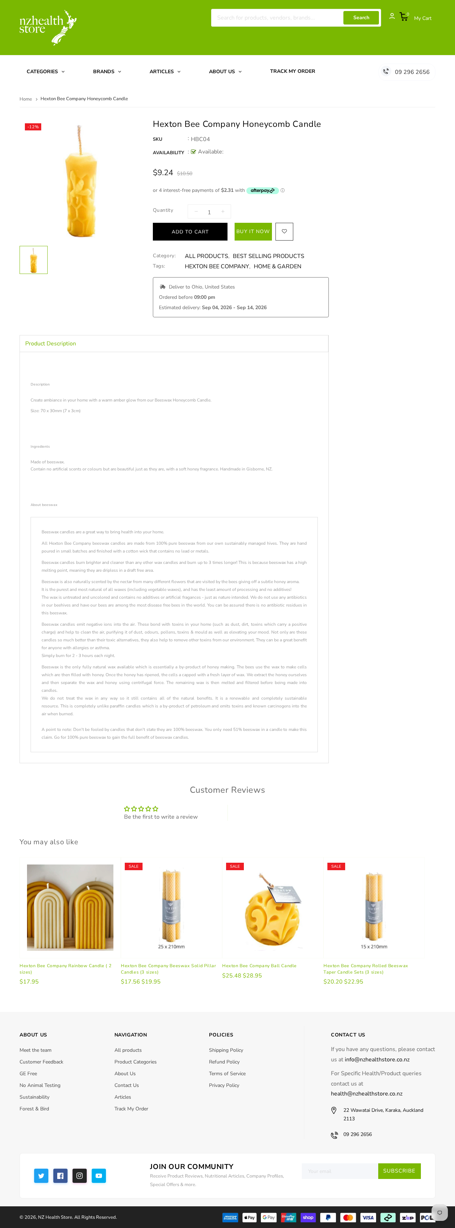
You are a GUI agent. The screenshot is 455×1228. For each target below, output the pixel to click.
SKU (157, 139)
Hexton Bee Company (217, 266)
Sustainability (34, 1097)
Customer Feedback (41, 1062)
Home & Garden (277, 266)
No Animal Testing (40, 1085)
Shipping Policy (226, 1050)
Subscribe (399, 1170)
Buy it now (253, 231)
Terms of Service (227, 1073)
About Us (125, 1073)
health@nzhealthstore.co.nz (366, 1094)
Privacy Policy (224, 1085)
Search (361, 17)
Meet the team (36, 1050)
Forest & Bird (34, 1108)
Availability (168, 153)
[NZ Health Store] (328, 1217)
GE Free (28, 1073)
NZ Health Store (55, 1217)
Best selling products (268, 256)
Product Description (50, 344)
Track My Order (131, 1108)
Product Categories (135, 1062)
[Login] (388, 17)
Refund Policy (224, 1062)
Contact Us (126, 1085)
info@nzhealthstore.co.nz (377, 1059)
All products (128, 1050)
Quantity (163, 210)
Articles (122, 1097)
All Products (206, 256)
